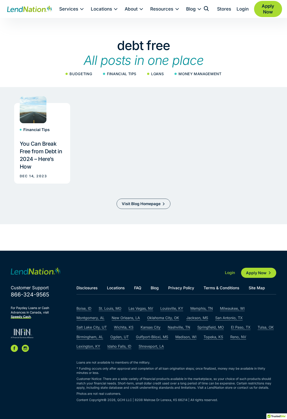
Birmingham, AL (89, 337)
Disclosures (87, 287)
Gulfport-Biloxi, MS (152, 337)
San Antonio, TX (229, 318)
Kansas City (151, 327)
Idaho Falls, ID (119, 346)
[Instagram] (25, 348)
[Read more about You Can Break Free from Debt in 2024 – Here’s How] (42, 140)
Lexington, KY (88, 346)
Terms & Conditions (221, 287)
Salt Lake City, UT (91, 327)
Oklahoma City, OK (163, 318)
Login (243, 9)
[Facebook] (14, 348)
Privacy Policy (181, 287)
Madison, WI (185, 337)
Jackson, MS (197, 318)
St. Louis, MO (110, 308)
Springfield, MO (210, 327)
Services (68, 9)
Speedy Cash (21, 316)
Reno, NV (238, 337)
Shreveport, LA (151, 346)
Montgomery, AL (90, 318)
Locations (101, 9)
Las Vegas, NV (140, 308)
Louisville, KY (171, 308)
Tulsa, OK (266, 327)
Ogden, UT (119, 337)
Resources (161, 9)
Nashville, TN (179, 327)
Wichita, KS (123, 327)
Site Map (257, 287)
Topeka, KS (213, 337)
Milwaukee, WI (232, 308)
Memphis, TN (201, 308)
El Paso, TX (240, 327)
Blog (191, 9)
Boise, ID (83, 308)
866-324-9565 (30, 294)
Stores (224, 9)
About (131, 9)
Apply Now (256, 272)
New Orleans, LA (126, 318)
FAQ (137, 287)
